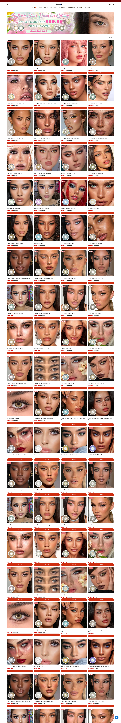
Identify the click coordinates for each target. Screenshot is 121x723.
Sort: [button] (101, 38)
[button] (8, 4)
